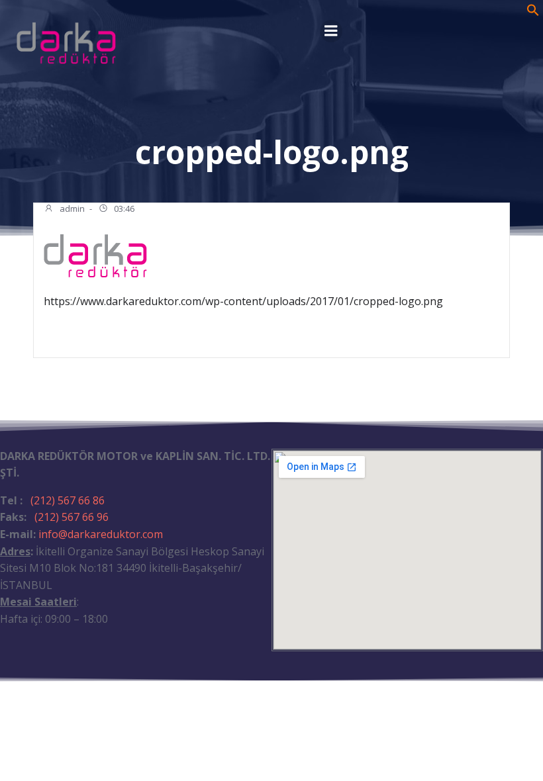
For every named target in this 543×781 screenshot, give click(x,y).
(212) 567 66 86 (67, 500)
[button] (533, 12)
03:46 (123, 208)
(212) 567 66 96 (71, 517)
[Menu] (331, 31)
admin (71, 208)
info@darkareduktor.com (100, 534)
